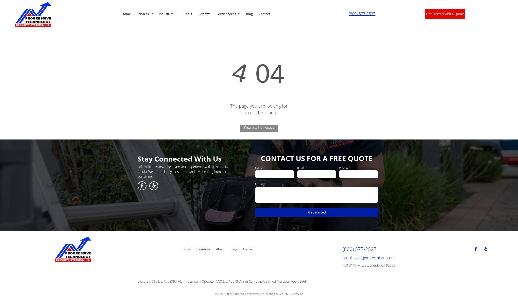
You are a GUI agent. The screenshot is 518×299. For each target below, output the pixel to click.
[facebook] (142, 186)
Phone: (343, 167)
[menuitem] (126, 14)
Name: (259, 167)
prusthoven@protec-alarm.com (369, 257)
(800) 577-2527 (362, 13)
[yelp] (153, 186)
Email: (301, 167)
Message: (261, 184)
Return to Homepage (259, 127)
